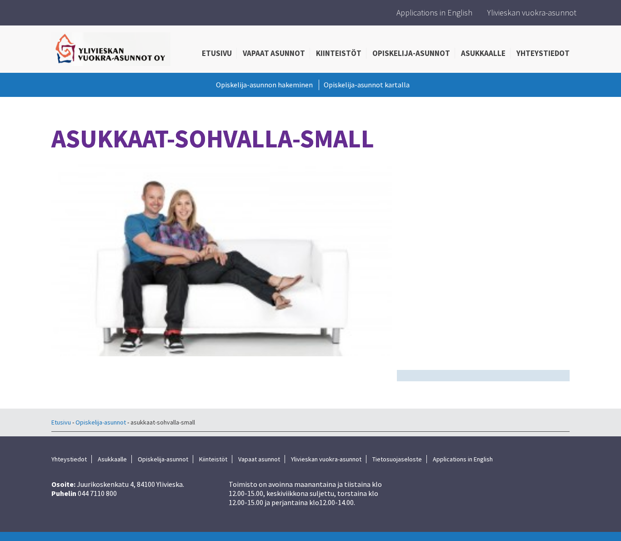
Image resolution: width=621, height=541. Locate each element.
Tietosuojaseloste (397, 459)
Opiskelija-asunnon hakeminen (264, 84)
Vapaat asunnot (274, 53)
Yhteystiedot (543, 53)
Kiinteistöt (338, 53)
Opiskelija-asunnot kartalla (367, 84)
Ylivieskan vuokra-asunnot (531, 12)
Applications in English (434, 12)
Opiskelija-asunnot (411, 53)
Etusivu (217, 53)
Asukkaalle (483, 53)
